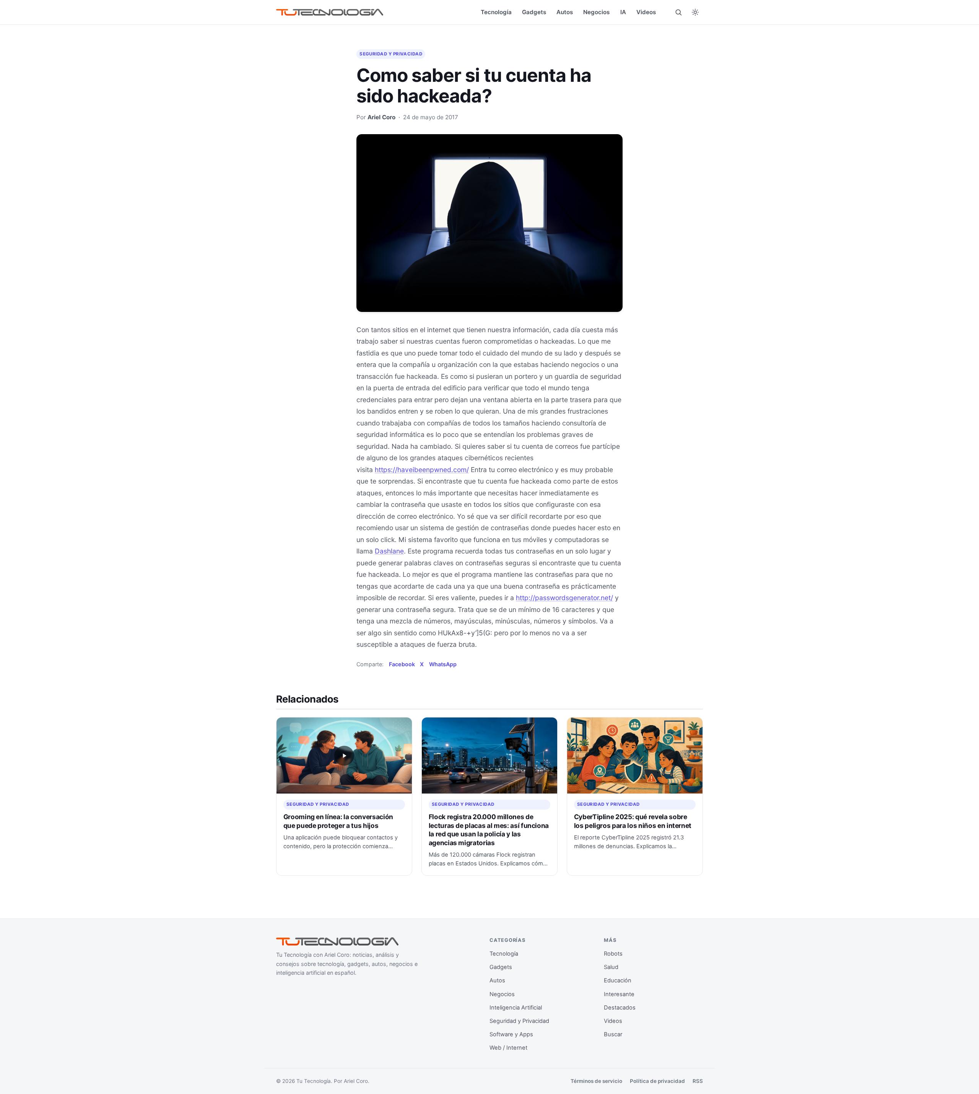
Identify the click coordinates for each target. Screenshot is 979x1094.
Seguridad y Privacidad (390, 54)
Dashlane (389, 551)
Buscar (613, 1034)
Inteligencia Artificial (516, 1007)
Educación (617, 980)
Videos (646, 12)
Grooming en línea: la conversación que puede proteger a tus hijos (338, 821)
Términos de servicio (596, 1081)
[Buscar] (678, 12)
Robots (613, 953)
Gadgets (534, 12)
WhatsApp (443, 664)
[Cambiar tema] (695, 12)
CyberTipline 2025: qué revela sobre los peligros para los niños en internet (633, 821)
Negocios (596, 12)
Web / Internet (508, 1047)
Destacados (620, 1007)
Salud (611, 967)
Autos (564, 12)
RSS (698, 1081)
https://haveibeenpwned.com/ (422, 470)
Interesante (619, 994)
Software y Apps (511, 1034)
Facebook (402, 664)
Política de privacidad (657, 1081)
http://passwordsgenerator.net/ (564, 598)
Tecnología (496, 12)
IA (623, 12)
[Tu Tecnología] (329, 12)
